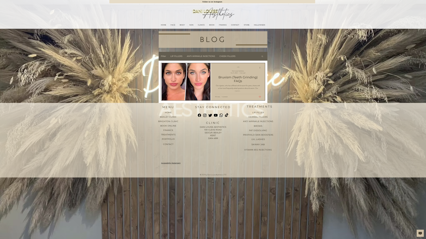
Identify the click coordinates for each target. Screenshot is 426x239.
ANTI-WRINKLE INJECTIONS (201, 56)
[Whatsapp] (221, 115)
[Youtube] (216, 115)
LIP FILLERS (176, 56)
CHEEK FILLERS (227, 56)
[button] (172, 24)
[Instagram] (205, 115)
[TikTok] (226, 115)
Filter (163, 56)
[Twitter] (210, 115)
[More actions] (260, 67)
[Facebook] (199, 115)
